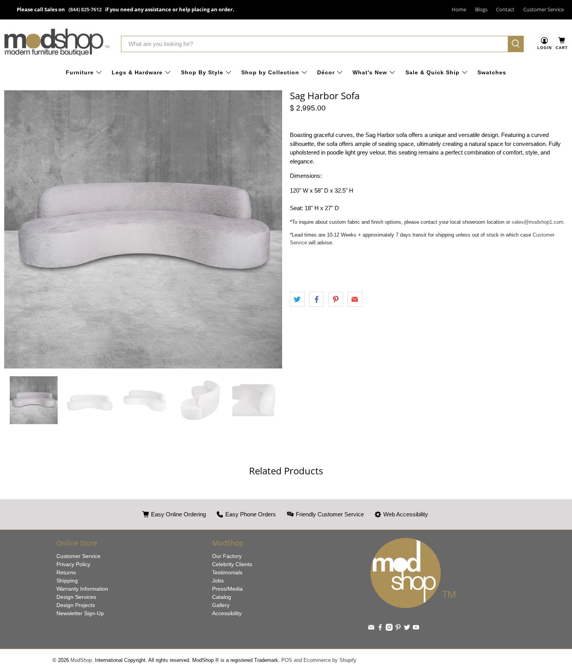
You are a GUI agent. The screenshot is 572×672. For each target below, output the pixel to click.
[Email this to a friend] (354, 299)
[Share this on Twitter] (297, 299)
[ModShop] (56, 44)
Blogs (481, 9)
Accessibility (227, 613)
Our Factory (227, 556)
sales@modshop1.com (537, 222)
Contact (505, 9)
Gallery (221, 605)
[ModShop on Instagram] (389, 629)
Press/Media (227, 589)
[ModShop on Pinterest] (398, 629)
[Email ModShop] (371, 629)
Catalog (221, 597)
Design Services (76, 597)
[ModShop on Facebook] (380, 629)
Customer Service (543, 9)
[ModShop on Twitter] (407, 629)
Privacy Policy (73, 564)
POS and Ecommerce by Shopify (318, 660)
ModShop (81, 660)
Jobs (218, 580)
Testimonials (227, 572)
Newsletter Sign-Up (80, 613)
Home (459, 9)
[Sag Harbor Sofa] (143, 229)
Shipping (67, 580)
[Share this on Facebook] (316, 299)
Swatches (491, 72)
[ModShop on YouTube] (415, 629)
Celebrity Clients (232, 564)
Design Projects (75, 605)
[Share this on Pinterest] (335, 299)
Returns (66, 572)
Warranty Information (82, 589)
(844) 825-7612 (85, 9)
